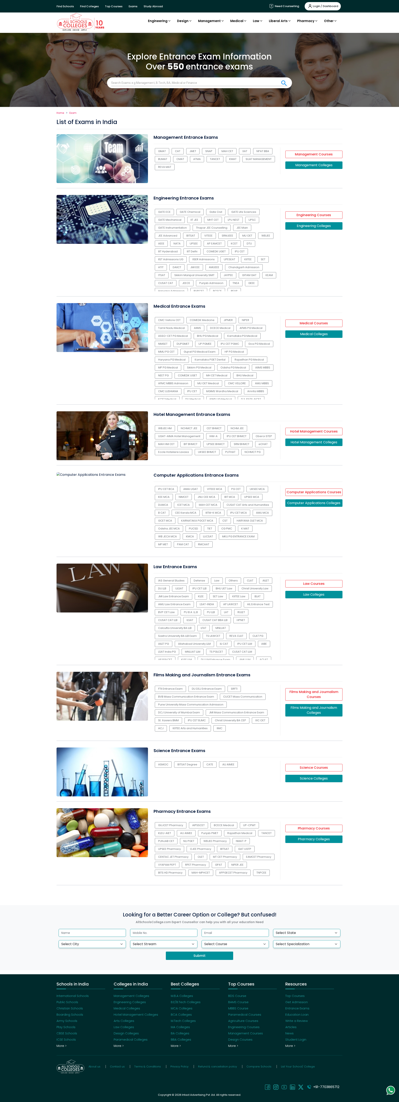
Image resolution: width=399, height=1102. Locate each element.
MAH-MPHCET (201, 873)
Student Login (295, 1039)
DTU (249, 243)
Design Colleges (126, 1033)
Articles (291, 1027)
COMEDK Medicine (202, 320)
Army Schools (67, 1021)
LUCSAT (208, 536)
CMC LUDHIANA (168, 391)
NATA (177, 243)
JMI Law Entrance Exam (173, 596)
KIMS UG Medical (221, 399)
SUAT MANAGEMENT (259, 159)
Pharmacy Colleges (314, 839)
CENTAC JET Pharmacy (173, 857)
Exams (133, 6)
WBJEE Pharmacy (215, 841)
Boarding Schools (70, 1014)
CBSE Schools (67, 1033)
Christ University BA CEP (230, 720)
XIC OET (260, 720)
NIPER (245, 320)
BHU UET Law (224, 588)
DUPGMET (183, 344)
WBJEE (265, 236)
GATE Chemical (190, 212)
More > (61, 1046)
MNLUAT (221, 628)
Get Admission (296, 1002)
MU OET (247, 236)
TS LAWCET (213, 636)
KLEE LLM (186, 660)
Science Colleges (314, 778)
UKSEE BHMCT (207, 452)
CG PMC (226, 529)
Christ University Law (254, 588)
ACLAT (264, 660)
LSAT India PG (167, 652)
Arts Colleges (124, 1021)
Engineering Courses (314, 215)
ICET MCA (183, 505)
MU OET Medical (208, 383)
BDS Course (237, 996)
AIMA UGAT (190, 489)
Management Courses (314, 154)
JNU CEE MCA (206, 497)
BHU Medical (244, 375)
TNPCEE (261, 873)
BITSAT (190, 236)
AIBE (264, 644)
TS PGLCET (216, 652)
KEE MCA (164, 497)
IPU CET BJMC (197, 720)
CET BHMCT (214, 428)
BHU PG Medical (207, 336)
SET (263, 259)
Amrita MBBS (255, 391)
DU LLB (162, 588)
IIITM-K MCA (213, 513)
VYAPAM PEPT (167, 865)
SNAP (208, 151)
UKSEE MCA (257, 489)
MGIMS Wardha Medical (222, 391)
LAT (226, 612)
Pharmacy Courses (314, 828)
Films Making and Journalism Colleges (314, 710)
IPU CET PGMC (230, 344)
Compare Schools (258, 1067)
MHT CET (213, 220)
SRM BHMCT (241, 444)
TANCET (215, 159)
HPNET (241, 620)
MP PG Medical (168, 367)
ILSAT (190, 620)
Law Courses (314, 583)
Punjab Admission (211, 283)
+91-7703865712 (325, 1087)
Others (233, 581)
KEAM (269, 275)
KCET (234, 243)
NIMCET (183, 497)
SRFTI (234, 689)
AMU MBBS (262, 383)
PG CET (236, 489)
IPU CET (240, 251)
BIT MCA (229, 497)
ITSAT (161, 275)
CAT (177, 151)
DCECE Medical (220, 328)
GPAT (218, 865)
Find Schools (65, 6)
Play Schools (66, 1027)
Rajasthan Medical (239, 833)
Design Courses (240, 1039)
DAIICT (177, 267)
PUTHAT (230, 452)
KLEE (201, 596)
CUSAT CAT (165, 283)
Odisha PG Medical (233, 367)
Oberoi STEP (264, 436)
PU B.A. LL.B (191, 612)
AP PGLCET (165, 660)
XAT (244, 151)
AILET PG (163, 644)
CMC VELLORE (237, 383)
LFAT (203, 628)
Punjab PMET (209, 833)
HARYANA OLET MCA (250, 521)
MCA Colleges (181, 1008)
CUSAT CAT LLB (167, 620)
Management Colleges (313, 165)
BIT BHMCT (190, 444)
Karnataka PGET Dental (210, 360)
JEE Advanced (167, 236)
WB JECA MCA (167, 536)
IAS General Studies (171, 581)
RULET (241, 612)
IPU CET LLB (199, 588)
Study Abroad (153, 6)
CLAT (250, 581)
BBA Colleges (181, 1039)
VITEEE (208, 236)
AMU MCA (262, 513)
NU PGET (188, 841)
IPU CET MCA (238, 513)
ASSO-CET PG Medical (173, 336)
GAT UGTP (244, 849)
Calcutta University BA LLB (175, 628)
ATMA (197, 159)
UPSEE (194, 243)
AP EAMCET (214, 243)
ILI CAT (224, 644)
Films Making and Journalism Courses (313, 694)
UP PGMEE (205, 344)
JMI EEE (195, 267)
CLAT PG (257, 636)
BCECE (217, 291)
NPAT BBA (262, 151)
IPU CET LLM (244, 644)
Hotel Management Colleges (314, 442)
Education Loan (297, 1014)
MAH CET (227, 151)
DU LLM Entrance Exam (215, 660)
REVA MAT (164, 167)
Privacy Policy (179, 1067)
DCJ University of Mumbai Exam (179, 712)
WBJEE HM (165, 428)
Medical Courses (314, 323)
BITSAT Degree (187, 764)
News (289, 1033)
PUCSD (193, 529)
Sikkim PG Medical (199, 367)
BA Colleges (180, 1033)
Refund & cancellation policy (217, 1067)
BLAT (258, 596)
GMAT (162, 151)
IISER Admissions (203, 259)
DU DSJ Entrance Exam (207, 689)
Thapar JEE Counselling (211, 228)
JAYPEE (228, 275)
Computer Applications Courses (314, 492)
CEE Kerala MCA (185, 513)
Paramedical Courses (244, 1014)
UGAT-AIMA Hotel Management (179, 436)
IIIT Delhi (192, 251)
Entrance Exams (297, 1008)
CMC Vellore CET (169, 320)
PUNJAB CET (166, 841)
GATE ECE (164, 212)
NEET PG (163, 375)
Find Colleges (89, 6)
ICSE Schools (66, 1039)
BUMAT (162, 159)
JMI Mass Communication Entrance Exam (236, 712)
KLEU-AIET (164, 833)
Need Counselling (286, 6)
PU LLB (211, 612)
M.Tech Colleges (183, 1021)
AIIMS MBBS (262, 367)
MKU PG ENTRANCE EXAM (238, 536)
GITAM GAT (249, 275)
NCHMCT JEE (189, 428)
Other (329, 21)
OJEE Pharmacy (200, 849)
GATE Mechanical (169, 220)
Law (216, 581)
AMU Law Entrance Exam (174, 604)
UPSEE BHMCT (216, 444)
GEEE (251, 283)
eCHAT (263, 444)
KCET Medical (167, 399)
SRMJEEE (227, 236)
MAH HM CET (166, 444)
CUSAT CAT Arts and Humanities (248, 505)
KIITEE (248, 259)
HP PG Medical (234, 352)
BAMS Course (238, 1002)
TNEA (236, 283)
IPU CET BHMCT (236, 436)
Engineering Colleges (314, 225)
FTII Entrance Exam (170, 689)
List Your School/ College (298, 1067)
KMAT (232, 159)
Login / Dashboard (325, 6)
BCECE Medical (224, 825)
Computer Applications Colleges (313, 503)
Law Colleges (313, 594)
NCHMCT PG (253, 452)
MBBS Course (238, 1008)
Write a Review (296, 1021)
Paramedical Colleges (131, 1039)
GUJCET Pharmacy (170, 825)
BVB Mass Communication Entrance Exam (186, 697)
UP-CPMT (249, 825)
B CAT (162, 513)
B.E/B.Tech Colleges (186, 1002)
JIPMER (228, 320)
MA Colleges (180, 1027)
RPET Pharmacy (195, 865)
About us (94, 1067)
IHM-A (213, 436)
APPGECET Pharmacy (233, 873)
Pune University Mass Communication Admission (190, 705)
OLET (201, 857)
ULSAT (179, 588)
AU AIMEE (228, 764)
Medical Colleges (314, 334)
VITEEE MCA (214, 489)
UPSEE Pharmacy (169, 849)
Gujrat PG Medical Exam (200, 352)
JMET (193, 151)
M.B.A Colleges (182, 996)
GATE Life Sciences (243, 212)
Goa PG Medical (259, 344)
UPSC (252, 220)
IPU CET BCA (166, 489)
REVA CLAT (236, 636)
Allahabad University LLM (194, 644)
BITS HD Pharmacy (170, 873)
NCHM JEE (237, 428)
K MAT (245, 529)
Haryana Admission (171, 291)
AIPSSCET (198, 825)
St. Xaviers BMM (168, 720)
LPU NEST (233, 220)
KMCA (190, 536)
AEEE (161, 243)
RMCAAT (203, 544)
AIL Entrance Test (258, 604)
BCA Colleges (181, 1014)
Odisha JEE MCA (169, 529)
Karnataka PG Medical (242, 336)
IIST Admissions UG (170, 259)
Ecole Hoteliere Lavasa (173, 452)
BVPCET (199, 291)
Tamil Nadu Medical (171, 328)
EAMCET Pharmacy (258, 857)
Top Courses (113, 6)
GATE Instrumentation (172, 228)
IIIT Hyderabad (168, 251)
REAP (234, 291)
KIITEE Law (238, 596)
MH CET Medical (216, 375)
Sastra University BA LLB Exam (177, 636)
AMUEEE (214, 267)
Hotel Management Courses (314, 431)
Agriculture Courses (243, 1021)
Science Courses (314, 767)
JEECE (186, 283)
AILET (265, 581)
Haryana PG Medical (172, 360)
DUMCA (163, 505)
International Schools (73, 996)
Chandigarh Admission (243, 267)
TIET (209, 529)
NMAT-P (241, 841)
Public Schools (67, 1002)
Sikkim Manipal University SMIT (194, 275)
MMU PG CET (166, 352)
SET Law (218, 596)
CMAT (180, 159)
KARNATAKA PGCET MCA (197, 521)
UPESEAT (229, 259)
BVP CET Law (166, 612)
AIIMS (197, 328)
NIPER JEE (237, 865)
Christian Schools (70, 1008)
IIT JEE (194, 220)
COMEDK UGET (216, 251)
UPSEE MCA (251, 497)
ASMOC (163, 764)
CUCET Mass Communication (242, 697)
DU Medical (193, 399)
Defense (199, 581)
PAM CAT (183, 544)
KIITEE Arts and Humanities (190, 728)
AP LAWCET (230, 604)
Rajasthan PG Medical (249, 360)
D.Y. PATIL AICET (251, 399)
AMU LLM (244, 660)
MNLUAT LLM (192, 652)
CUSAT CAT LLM (242, 652)
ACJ (161, 728)
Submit (199, 955)
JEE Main (242, 228)
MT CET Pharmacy (225, 857)
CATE (209, 764)
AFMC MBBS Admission (173, 383)
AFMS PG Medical (251, 328)
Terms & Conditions (147, 1067)
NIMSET (162, 344)
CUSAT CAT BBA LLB (215, 620)
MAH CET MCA (208, 505)
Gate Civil (215, 212)
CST (225, 521)
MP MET (163, 544)
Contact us (117, 1067)
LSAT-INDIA (207, 604)
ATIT (161, 267)
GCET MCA (165, 521)
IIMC (219, 728)
